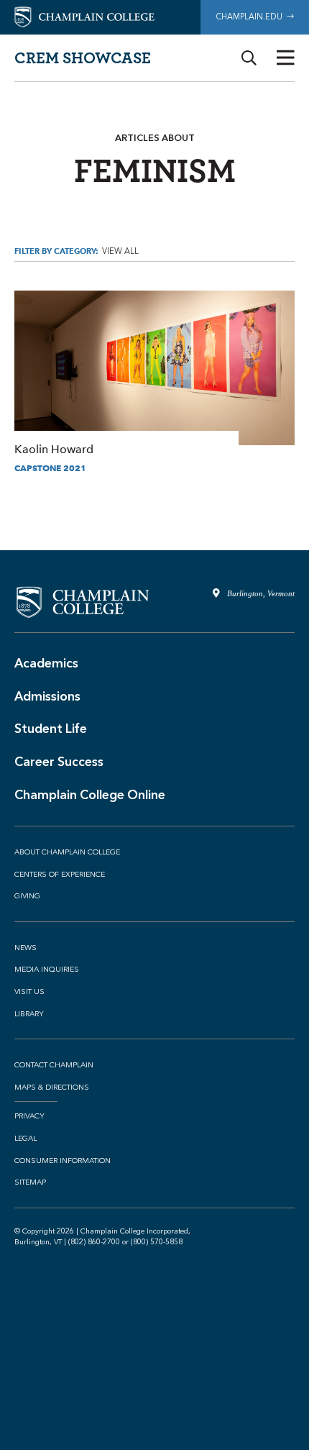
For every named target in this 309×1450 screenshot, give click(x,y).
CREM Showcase (82, 57)
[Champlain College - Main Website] (84, 16)
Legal (25, 1138)
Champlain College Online (89, 795)
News (25, 948)
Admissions (47, 696)
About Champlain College (67, 852)
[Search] (249, 58)
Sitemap (30, 1182)
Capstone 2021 (50, 467)
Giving (27, 896)
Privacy (29, 1116)
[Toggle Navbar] (285, 58)
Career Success (58, 762)
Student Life (50, 729)
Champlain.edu (251, 17)
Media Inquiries (46, 969)
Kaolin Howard (154, 374)
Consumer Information (62, 1161)
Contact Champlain (53, 1065)
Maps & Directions (51, 1087)
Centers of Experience (59, 874)
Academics (46, 663)
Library (29, 1014)
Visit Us (29, 992)
